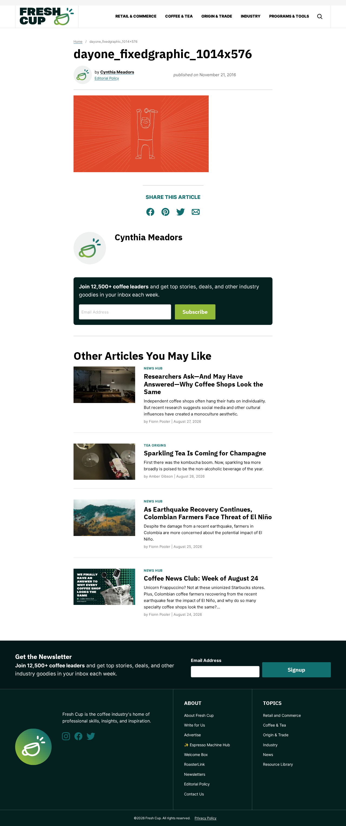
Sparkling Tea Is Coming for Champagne (205, 453)
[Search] (319, 16)
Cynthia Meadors (117, 72)
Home (78, 41)
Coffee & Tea (179, 16)
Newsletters (194, 774)
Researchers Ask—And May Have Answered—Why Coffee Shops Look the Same (203, 384)
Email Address (206, 660)
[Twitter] (91, 736)
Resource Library (278, 764)
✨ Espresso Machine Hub (207, 744)
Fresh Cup (47, 16)
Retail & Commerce (136, 16)
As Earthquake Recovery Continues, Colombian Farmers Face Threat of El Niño (208, 513)
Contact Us (194, 794)
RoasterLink (194, 764)
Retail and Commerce (282, 715)
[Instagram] (66, 736)
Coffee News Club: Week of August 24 (201, 578)
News (268, 754)
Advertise (192, 734)
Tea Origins (155, 445)
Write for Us (194, 725)
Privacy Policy (206, 818)
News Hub (153, 368)
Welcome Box (196, 754)
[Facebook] (78, 736)
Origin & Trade (216, 16)
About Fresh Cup (199, 715)
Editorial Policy (107, 78)
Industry (251, 16)
